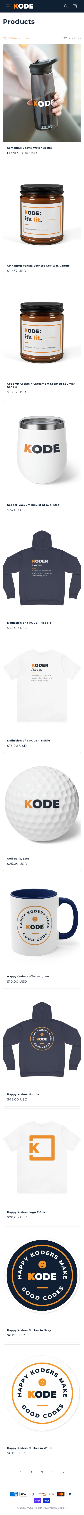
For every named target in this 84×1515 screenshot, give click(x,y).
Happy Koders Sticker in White (30, 1448)
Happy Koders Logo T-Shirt (27, 1212)
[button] (8, 6)
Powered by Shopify (55, 1507)
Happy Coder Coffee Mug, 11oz (29, 976)
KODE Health (34, 1507)
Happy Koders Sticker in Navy (29, 1329)
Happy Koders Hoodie (23, 1094)
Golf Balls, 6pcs (18, 858)
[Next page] (63, 1472)
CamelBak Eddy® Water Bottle (29, 147)
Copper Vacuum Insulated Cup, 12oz (33, 504)
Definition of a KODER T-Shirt (28, 740)
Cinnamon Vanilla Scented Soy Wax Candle (38, 265)
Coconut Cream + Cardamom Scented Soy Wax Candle (41, 385)
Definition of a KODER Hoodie (29, 622)
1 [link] (20, 1472)
